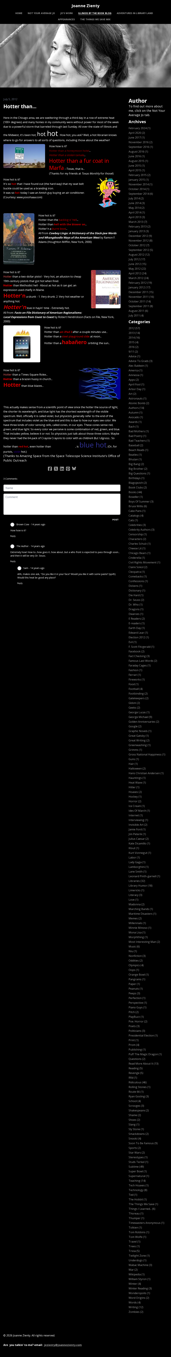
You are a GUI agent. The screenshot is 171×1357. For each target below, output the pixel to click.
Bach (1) (134, 426)
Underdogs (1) (137, 1260)
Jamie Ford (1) (137, 829)
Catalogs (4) (136, 515)
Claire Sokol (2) (138, 567)
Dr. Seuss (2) (136, 600)
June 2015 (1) (137, 165)
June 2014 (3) (137, 203)
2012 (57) (134, 328)
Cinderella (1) (137, 558)
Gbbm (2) (134, 703)
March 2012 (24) (139, 278)
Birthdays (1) (136, 478)
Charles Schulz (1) (140, 544)
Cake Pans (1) (137, 511)
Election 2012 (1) (139, 637)
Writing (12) (136, 1307)
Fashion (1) (135, 670)
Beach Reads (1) (138, 450)
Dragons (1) (136, 609)
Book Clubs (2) (138, 487)
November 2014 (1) (140, 184)
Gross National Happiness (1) (147, 754)
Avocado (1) (136, 417)
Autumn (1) (135, 412)
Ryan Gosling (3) (139, 1096)
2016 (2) (133, 347)
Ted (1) (133, 1195)
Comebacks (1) (138, 576)
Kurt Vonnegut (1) (140, 853)
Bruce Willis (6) (138, 506)
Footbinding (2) (138, 693)
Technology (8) (138, 1190)
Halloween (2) (137, 768)
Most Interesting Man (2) (144, 942)
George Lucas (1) (139, 712)
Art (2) (132, 394)
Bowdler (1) (136, 497)
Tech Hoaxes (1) (139, 1185)
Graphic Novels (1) (140, 731)
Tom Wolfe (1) (137, 1237)
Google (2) (135, 726)
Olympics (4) (136, 965)
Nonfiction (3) (137, 956)
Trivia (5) (134, 1251)
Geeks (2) (134, 707)
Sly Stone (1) (136, 1129)
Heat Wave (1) (137, 782)
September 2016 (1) (141, 147)
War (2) (133, 1270)
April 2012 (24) (137, 273)
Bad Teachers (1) (139, 440)
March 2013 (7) (138, 222)
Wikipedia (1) (137, 1274)
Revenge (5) (136, 1073)
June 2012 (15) (137, 264)
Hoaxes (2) (135, 792)
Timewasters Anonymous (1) (146, 1223)
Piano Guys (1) (137, 1007)
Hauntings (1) (137, 778)
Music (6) (134, 946)
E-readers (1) (137, 623)
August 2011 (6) (138, 311)
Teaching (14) (137, 1181)
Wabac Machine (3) (140, 1265)
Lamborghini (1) (139, 867)
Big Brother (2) (138, 469)
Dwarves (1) (136, 614)
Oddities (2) (136, 960)
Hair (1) (133, 764)
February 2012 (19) (140, 283)
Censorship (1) (138, 534)
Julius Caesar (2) (139, 839)
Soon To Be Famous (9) (143, 1143)
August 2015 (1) (138, 161)
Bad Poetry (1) (137, 436)
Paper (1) (134, 984)
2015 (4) (133, 342)
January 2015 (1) (139, 180)
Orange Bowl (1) (139, 974)
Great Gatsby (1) (139, 736)
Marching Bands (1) (141, 909)
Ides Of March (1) (139, 810)
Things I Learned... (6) (142, 1209)
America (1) (135, 370)
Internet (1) (136, 815)
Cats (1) (133, 520)
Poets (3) (134, 1026)
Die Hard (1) (136, 595)
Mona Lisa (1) (137, 932)
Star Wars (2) (137, 1152)
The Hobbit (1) (138, 1199)
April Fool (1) (136, 384)
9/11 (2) (133, 351)
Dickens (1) (135, 586)
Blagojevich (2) (138, 483)
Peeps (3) (134, 993)
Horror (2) (135, 801)
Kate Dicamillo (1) (139, 843)
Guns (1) (134, 759)
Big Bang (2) (136, 464)
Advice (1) (134, 356)
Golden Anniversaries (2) (144, 721)
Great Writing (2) (139, 740)
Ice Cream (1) (137, 806)
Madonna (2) (136, 904)
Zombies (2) (136, 1312)
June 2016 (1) (137, 156)
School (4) (135, 1101)
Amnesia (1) (136, 375)
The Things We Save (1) (143, 1204)
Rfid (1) (133, 1077)
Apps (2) (134, 380)
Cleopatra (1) (137, 572)
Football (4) (136, 689)
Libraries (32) (137, 881)
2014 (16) (134, 337)
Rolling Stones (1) (139, 1087)
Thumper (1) (136, 1218)
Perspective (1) (138, 1003)
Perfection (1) (137, 998)
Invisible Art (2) (138, 825)
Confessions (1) (138, 581)
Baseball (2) (136, 445)
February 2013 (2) (139, 226)
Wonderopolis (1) (139, 1293)
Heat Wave (17, 111)
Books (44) (135, 492)
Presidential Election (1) (143, 1035)
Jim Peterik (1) (137, 834)
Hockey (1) (135, 796)
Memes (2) (135, 918)
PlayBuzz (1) (136, 1017)
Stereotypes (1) (138, 1157)
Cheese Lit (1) (137, 548)
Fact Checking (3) (139, 656)
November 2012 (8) (140, 240)
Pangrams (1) (137, 979)
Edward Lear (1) (138, 633)
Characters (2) (137, 539)
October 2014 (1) (139, 189)
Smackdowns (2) (139, 1134)
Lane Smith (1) (137, 871)
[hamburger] (10, 5)
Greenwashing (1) (140, 745)
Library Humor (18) (140, 885)
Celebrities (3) (137, 525)
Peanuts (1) (136, 988)
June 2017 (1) (137, 137)
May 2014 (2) (136, 208)
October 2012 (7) (139, 245)
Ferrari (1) (135, 675)
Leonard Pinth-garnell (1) (144, 876)
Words (39, 111)
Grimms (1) (135, 750)
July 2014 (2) (136, 198)
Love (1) (133, 899)
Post (115, 519)
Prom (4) (134, 1045)
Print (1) (134, 1040)
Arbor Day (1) (137, 389)
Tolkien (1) (135, 1227)
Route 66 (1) (136, 1092)
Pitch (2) (134, 1012)
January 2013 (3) (139, 231)
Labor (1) (134, 857)
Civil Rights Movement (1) (144, 562)
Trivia (29, 111)
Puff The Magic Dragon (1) (145, 1054)
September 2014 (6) (141, 194)
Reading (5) (136, 1068)
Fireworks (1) (137, 679)
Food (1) (134, 684)
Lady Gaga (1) (137, 862)
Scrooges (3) (136, 1106)
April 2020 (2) (137, 133)
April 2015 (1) (137, 170)
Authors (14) (136, 408)
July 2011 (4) (136, 315)
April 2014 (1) (137, 212)
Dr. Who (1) (136, 604)
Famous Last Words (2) (143, 661)
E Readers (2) (137, 618)
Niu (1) (133, 951)
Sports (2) (135, 1148)
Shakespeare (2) (139, 1110)
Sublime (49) (136, 1166)
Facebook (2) (136, 651)
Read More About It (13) (143, 1063)
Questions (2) (137, 1059)
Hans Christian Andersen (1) (146, 773)
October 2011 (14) (140, 301)
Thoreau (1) (136, 1213)
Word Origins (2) (139, 1298)
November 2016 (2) (140, 142)
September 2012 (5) (141, 250)
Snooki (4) (135, 1138)
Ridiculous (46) (138, 1082)
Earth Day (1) (137, 628)
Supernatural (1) (139, 1176)
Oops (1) (134, 970)
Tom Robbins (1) (139, 1232)
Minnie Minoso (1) (140, 928)
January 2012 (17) (139, 287)
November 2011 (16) (141, 297)
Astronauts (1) (137, 398)
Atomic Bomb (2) (139, 403)
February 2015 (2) (139, 175)
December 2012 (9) (140, 236)
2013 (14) (134, 333)
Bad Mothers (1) (139, 431)
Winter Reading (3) (140, 1288)
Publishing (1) (137, 1049)
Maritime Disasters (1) (142, 914)
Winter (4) (135, 1284)
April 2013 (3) (137, 217)
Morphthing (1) (138, 937)
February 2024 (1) (139, 128)
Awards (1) (135, 422)
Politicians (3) (137, 1031)
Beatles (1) (135, 455)
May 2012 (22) (137, 268)
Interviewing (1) (138, 820)
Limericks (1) (136, 890)
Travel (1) (134, 1241)
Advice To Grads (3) (140, 361)
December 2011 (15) (141, 292)
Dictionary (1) (137, 590)
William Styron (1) (139, 1279)
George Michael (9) (140, 717)
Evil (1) (133, 642)
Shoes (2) (134, 1120)
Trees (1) (134, 1246)
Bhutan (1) (135, 459)
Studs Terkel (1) (138, 1162)
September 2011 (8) (141, 306)
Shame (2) (135, 1115)
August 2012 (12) (139, 254)
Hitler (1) (134, 787)
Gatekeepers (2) (138, 698)
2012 (6, 111)
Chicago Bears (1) (139, 553)
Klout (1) (134, 848)
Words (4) (135, 1302)
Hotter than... (19, 106)
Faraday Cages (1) (140, 665)
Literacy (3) (135, 895)
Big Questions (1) (139, 473)
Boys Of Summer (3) (141, 501)
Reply (13, 536)
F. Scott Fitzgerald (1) (141, 647)
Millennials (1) (137, 923)
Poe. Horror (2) (138, 1021)
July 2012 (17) (137, 259)
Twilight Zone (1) (139, 1255)
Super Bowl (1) (138, 1171)
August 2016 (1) (138, 151)
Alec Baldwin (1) (138, 366)
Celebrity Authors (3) (141, 529)
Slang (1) (134, 1124)
